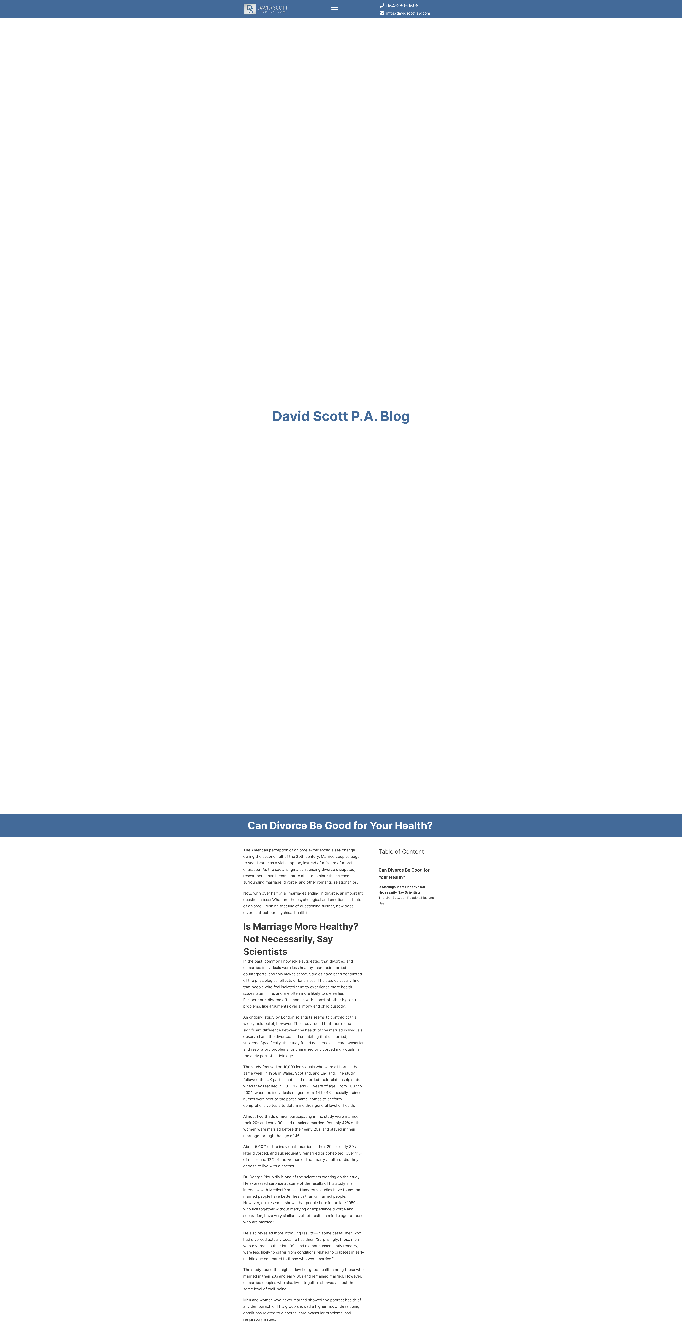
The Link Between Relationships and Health (406, 900)
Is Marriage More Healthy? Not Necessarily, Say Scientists (401, 889)
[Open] (334, 9)
